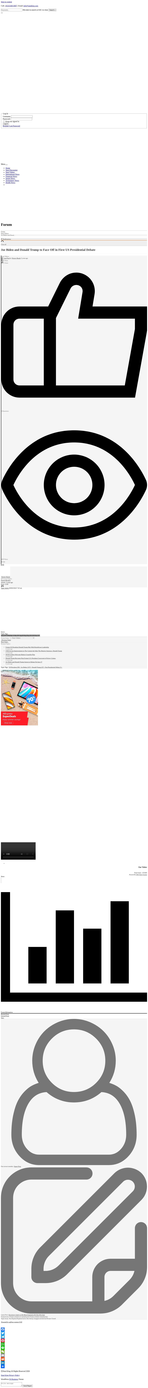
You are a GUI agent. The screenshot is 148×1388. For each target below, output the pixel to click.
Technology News (12, 181)
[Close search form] (2, 12)
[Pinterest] (74, 1340)
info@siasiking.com (30, 6)
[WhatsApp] (74, 1344)
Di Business (13, 1379)
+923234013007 (11, 6)
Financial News (11, 176)
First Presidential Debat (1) (53, 667)
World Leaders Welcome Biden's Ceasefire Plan (20, 654)
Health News (10, 183)
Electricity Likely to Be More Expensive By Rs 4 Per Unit (27, 1315)
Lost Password (14, 126)
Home (8, 168)
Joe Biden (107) (26, 667)
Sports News (10, 178)
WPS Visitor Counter (141, 874)
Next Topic (5, 642)
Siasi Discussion (11, 170)
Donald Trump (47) (38, 667)
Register (6, 126)
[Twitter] (74, 1333)
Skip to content (6, 2)
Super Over (17, 1166)
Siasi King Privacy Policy (10, 1375)
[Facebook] (74, 1329)
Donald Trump (20, 635)
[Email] (74, 1355)
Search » (52, 10)
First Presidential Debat (32, 635)
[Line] (74, 1348)
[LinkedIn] (74, 1363)
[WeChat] (74, 1351)
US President (5, 635)
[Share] (74, 1366)
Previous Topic (6, 640)
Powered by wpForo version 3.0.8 (11, 1322)
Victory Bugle (16, 258)
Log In (6, 124)
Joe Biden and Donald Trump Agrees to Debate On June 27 (24, 662)
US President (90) (14, 667)
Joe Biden (12, 635)
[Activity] (3, 586)
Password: (7, 119)
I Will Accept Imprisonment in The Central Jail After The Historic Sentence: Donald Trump (34, 651)
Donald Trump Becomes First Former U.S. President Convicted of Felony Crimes (31, 658)
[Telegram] (74, 1337)
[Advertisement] (74, 146)
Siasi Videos (10, 172)
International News (12, 174)
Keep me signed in (12, 121)
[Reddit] (74, 1359)
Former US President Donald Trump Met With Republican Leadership (27, 647)
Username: (7, 116)
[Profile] (1, 586)
